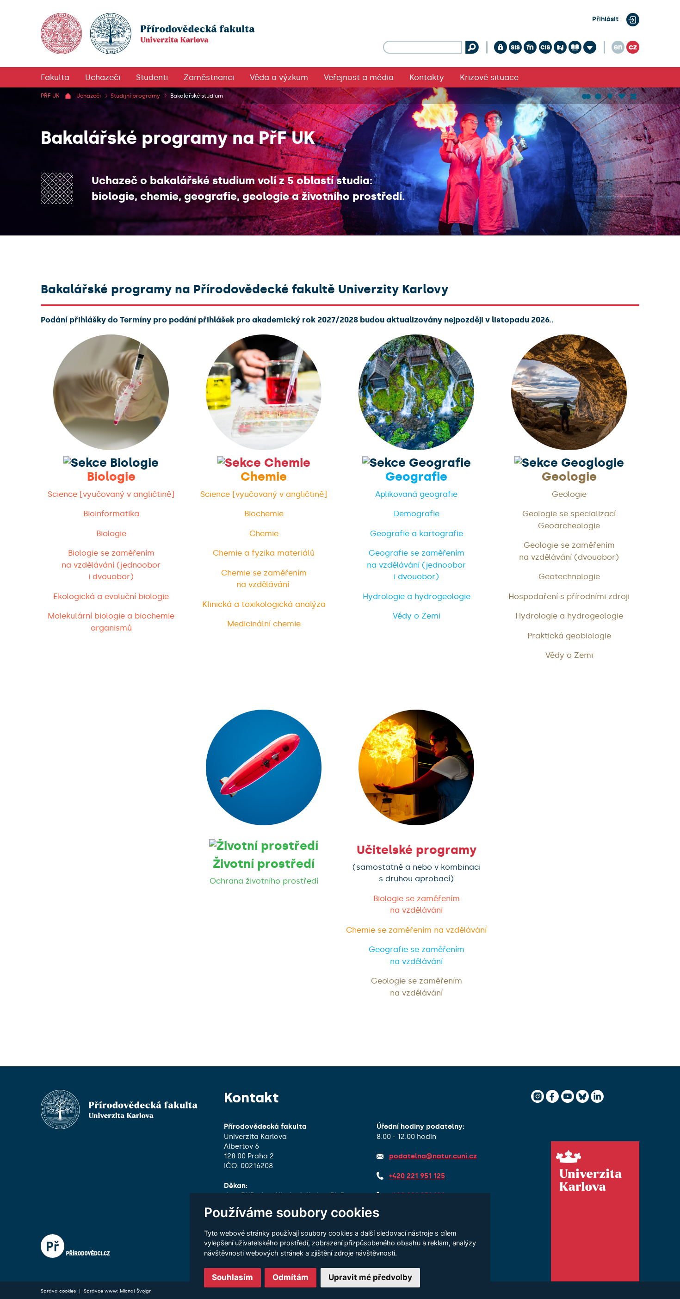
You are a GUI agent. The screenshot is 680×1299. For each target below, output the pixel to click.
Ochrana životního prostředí (264, 880)
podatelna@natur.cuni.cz (433, 1156)
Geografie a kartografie (416, 533)
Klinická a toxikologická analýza (264, 604)
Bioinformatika (111, 513)
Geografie (416, 477)
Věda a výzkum (279, 77)
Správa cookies (59, 1291)
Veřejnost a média (359, 77)
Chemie (264, 477)
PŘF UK (50, 96)
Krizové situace (489, 77)
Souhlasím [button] (232, 1277)
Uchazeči (102, 77)
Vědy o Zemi (416, 615)
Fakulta (55, 77)
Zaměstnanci (209, 77)
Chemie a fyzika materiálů (264, 552)
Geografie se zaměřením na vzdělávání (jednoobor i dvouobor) (416, 564)
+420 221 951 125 (417, 1176)
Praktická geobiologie (569, 635)
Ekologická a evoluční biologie (111, 596)
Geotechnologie (569, 576)
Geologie (569, 477)
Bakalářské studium (196, 96)
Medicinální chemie (264, 623)
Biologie (111, 477)
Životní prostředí (264, 864)
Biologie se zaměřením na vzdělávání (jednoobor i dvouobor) (111, 564)
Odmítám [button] (290, 1277)
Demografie (416, 513)
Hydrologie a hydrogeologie (416, 596)
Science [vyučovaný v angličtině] (111, 494)
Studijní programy (135, 96)
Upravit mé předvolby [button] (370, 1277)
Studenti (152, 77)
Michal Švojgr (135, 1291)
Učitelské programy (416, 850)
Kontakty (426, 77)
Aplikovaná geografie (416, 494)
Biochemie (264, 513)
